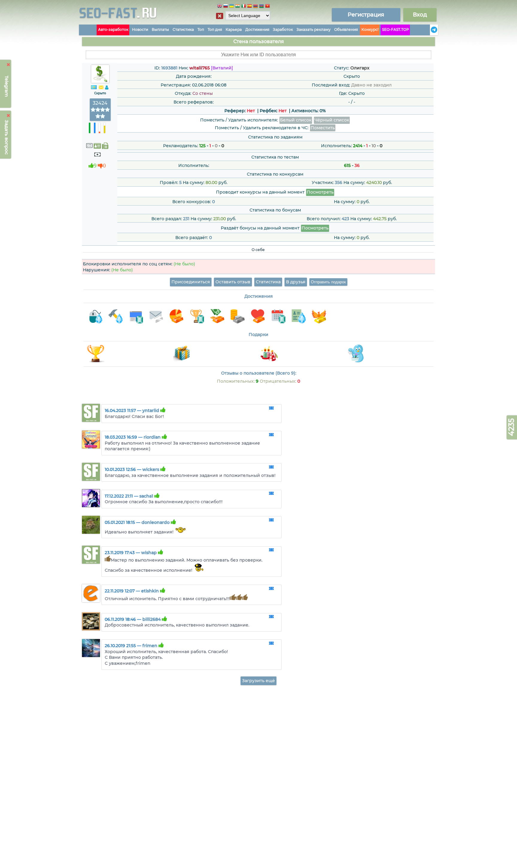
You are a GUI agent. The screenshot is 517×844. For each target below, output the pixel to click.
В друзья (295, 282)
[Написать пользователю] (101, 87)
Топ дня (215, 29)
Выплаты (160, 29)
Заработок (283, 29)
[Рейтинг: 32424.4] (100, 116)
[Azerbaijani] (261, 7)
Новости (140, 29)
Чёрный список (331, 120)
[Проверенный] (97, 146)
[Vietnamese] (267, 7)
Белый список (295, 120)
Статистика (183, 29)
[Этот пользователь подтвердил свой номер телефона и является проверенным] (105, 146)
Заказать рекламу (313, 29)
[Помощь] (428, 30)
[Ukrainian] (231, 7)
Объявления (346, 29)
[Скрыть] (8, 64)
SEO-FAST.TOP (395, 29)
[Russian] (225, 7)
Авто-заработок (113, 29)
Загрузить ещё (258, 680)
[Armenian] (255, 7)
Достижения (257, 29)
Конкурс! (369, 29)
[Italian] (243, 7)
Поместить (323, 127)
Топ (200, 29)
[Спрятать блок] (219, 15)
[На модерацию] (271, 408)
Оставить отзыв (232, 282)
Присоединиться (190, 282)
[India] (237, 7)
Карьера (234, 29)
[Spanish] (249, 7)
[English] (219, 7)
